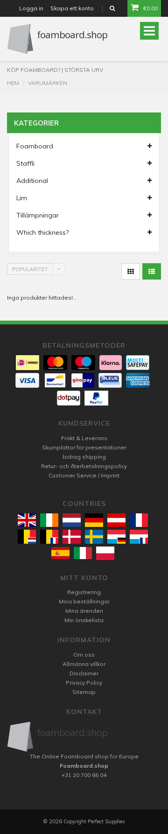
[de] (94, 520)
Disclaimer (84, 673)
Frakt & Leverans (84, 438)
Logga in (31, 8)
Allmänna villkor (84, 663)
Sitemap (84, 691)
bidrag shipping (84, 456)
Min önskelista (84, 620)
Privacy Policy (84, 682)
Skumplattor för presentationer (84, 447)
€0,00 (150, 8)
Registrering (84, 592)
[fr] (139, 520)
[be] (27, 536)
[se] (94, 536)
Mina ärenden (84, 610)
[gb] (27, 520)
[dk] (72, 536)
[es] (60, 553)
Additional (32, 180)
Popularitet (30, 269)
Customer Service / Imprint (84, 475)
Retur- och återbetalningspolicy (84, 466)
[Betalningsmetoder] (27, 362)
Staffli (25, 163)
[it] (83, 553)
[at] (116, 520)
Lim (21, 198)
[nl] (72, 520)
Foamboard (34, 146)
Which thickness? (42, 232)
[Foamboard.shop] (84, 737)
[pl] (105, 553)
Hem (13, 82)
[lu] (116, 536)
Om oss (84, 654)
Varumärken (47, 82)
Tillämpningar (37, 215)
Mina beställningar (84, 601)
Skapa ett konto (72, 8)
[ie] (49, 520)
